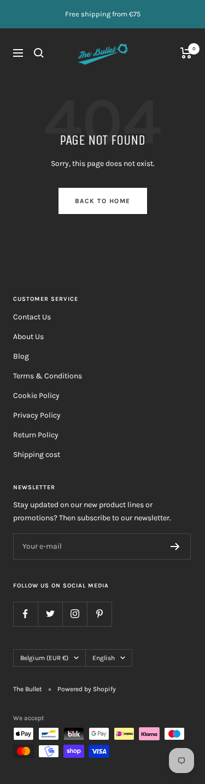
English (103, 658)
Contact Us (32, 317)
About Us (28, 336)
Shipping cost (36, 454)
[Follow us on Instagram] (74, 614)
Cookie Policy (36, 395)
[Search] (39, 53)
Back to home (103, 201)
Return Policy (35, 434)
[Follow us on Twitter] (50, 614)
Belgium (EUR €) (44, 658)
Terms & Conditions (47, 376)
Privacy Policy (37, 415)
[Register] (175, 546)
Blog (21, 356)
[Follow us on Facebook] (25, 614)
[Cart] (186, 52)
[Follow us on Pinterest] (99, 614)
